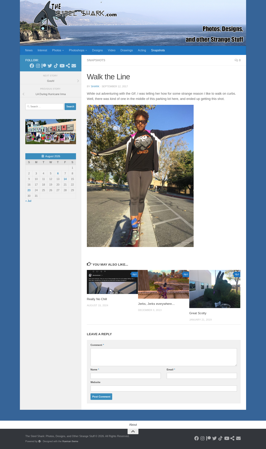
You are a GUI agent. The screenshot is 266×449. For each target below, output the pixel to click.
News (29, 50)
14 (65, 179)
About (133, 424)
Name (94, 369)
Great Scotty (197, 313)
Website (95, 382)
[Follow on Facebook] (32, 65)
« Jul (28, 200)
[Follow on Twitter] (50, 65)
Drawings (127, 50)
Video (111, 50)
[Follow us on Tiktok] (56, 65)
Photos (56, 50)
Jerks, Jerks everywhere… (156, 304)
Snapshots (158, 50)
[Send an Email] (73, 65)
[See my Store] (68, 65)
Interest (42, 50)
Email (171, 369)
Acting (142, 50)
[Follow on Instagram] (38, 65)
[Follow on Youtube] (62, 65)
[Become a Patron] (44, 65)
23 (29, 190)
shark (95, 86)
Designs (97, 50)
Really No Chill (97, 299)
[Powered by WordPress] (39, 441)
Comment (97, 344)
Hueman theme (70, 441)
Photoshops (76, 50)
